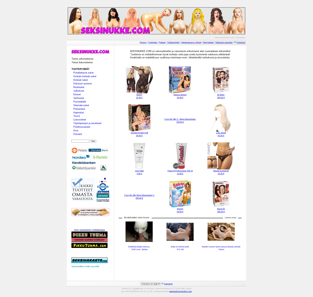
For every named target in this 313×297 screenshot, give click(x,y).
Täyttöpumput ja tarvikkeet (87, 123)
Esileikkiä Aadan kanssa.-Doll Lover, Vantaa (139, 248)
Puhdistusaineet (81, 127)
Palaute (162, 42)
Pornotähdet (79, 101)
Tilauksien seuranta (223, 42)
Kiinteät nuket (80, 80)
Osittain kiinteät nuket (84, 76)
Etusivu (143, 42)
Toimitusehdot (173, 42)
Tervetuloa (240, 37)
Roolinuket (78, 87)
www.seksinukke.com (224, 37)
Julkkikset (78, 90)
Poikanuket (79, 109)
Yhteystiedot (208, 42)
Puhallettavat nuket (83, 72)
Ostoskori (241, 42)
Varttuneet (78, 98)
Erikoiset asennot (82, 83)
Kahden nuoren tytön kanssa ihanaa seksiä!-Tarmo (221, 248)
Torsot (76, 116)
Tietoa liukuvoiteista (82, 62)
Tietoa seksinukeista (82, 58)
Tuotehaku (152, 42)
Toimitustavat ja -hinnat (191, 42)
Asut (75, 130)
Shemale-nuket (81, 105)
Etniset (77, 94)
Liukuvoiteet (79, 119)
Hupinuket (78, 112)
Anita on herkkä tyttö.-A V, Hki (180, 248)
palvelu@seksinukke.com (180, 291)
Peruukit (77, 134)
